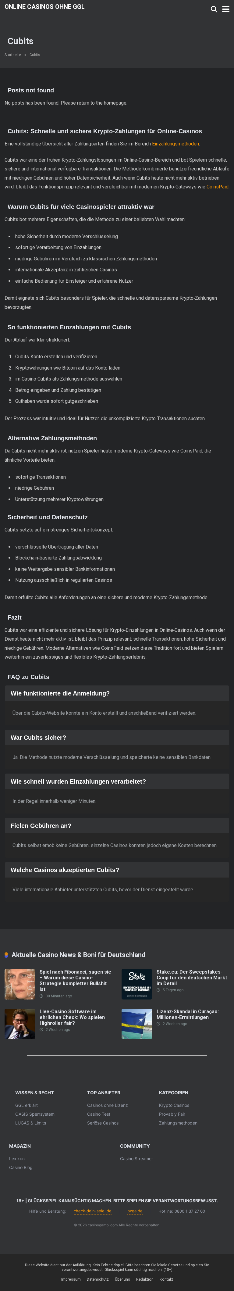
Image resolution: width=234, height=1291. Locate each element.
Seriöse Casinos (103, 1122)
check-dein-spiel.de (93, 1210)
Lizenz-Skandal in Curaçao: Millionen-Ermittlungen (188, 1014)
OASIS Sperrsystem (35, 1114)
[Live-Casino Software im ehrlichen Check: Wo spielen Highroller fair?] (20, 1037)
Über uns (122, 1279)
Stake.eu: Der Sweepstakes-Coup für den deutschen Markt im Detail (192, 977)
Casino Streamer (136, 1158)
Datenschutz (98, 1279)
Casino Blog (21, 1167)
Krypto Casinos (174, 1105)
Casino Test (98, 1114)
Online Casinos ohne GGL (45, 6)
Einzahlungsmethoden (175, 144)
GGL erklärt (26, 1105)
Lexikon (17, 1158)
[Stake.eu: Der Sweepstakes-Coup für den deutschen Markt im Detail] (137, 998)
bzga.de (135, 1210)
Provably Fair (172, 1114)
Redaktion (145, 1279)
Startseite (13, 55)
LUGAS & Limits (30, 1122)
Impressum (71, 1279)
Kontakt (166, 1279)
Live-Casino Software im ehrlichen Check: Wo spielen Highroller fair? (72, 1017)
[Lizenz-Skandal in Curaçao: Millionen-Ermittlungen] (137, 1037)
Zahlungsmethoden (178, 1122)
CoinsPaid (218, 187)
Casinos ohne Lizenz (107, 1105)
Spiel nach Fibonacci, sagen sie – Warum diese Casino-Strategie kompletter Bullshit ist (75, 980)
